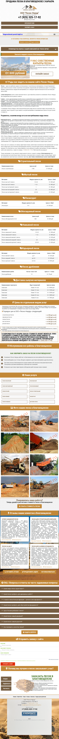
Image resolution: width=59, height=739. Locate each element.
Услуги (24, 696)
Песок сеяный (6, 396)
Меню (54, 34)
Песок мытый (33, 381)
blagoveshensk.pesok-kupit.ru (13, 34)
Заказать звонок (24, 42)
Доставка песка (34, 401)
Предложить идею (30, 572)
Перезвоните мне (29, 23)
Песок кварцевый (34, 386)
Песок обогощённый (8, 386)
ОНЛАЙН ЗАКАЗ (42, 74)
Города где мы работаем (40, 696)
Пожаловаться (49, 572)
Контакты (33, 696)
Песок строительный (35, 391)
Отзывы (28, 696)
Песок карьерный (7, 381)
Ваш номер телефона (6, 648)
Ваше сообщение (5, 653)
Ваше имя (3, 643)
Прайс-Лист (19, 696)
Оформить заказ (29, 27)
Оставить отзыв (12, 572)
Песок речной (6, 391)
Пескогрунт (33, 396)
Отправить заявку (8, 664)
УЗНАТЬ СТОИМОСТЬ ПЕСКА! (30, 506)
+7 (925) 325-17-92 (29, 17)
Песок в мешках (6, 401)
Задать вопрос (35, 42)
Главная (14, 696)
